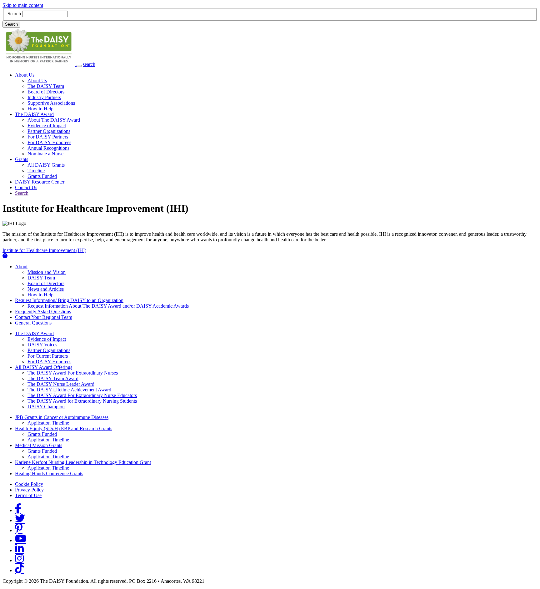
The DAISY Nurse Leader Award (61, 384)
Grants (21, 159)
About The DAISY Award (54, 120)
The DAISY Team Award (53, 378)
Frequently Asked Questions (43, 311)
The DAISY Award (34, 114)
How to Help (40, 108)
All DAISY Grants (46, 165)
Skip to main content (22, 5)
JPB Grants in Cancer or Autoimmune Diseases (61, 417)
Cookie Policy (29, 484)
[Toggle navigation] (79, 66)
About (21, 266)
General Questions (33, 322)
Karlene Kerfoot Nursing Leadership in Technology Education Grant (83, 462)
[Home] (39, 64)
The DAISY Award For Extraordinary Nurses (73, 372)
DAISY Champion (46, 406)
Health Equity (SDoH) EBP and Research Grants (63, 428)
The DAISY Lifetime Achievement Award (69, 389)
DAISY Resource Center (39, 181)
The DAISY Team (46, 86)
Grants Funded (42, 176)
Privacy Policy (29, 489)
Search (14, 13)
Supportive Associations (51, 103)
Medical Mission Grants (38, 445)
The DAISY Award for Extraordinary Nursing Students (82, 401)
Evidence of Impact (47, 125)
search (89, 64)
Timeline (36, 170)
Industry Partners (44, 97)
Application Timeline (48, 422)
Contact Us (26, 187)
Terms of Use (28, 495)
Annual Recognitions (48, 148)
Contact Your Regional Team (43, 317)
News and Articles (46, 289)
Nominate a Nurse (45, 153)
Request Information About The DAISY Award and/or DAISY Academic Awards (108, 306)
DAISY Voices (42, 344)
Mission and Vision (47, 272)
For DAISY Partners (48, 136)
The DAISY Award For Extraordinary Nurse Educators (82, 395)
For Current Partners (48, 356)
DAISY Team (41, 277)
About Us (24, 75)
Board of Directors (46, 91)
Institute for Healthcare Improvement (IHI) (44, 250)
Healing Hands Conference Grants (49, 473)
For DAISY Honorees (49, 142)
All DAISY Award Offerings (43, 367)
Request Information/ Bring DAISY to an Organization (69, 300)
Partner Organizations (49, 131)
